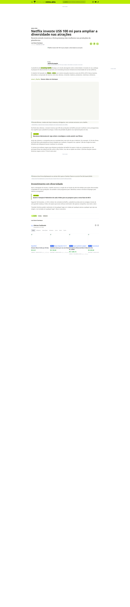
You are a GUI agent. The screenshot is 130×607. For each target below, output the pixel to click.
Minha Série (34, 28)
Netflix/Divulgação (52, 63)
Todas (33, 230)
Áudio (65, 230)
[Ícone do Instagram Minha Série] (93, 2)
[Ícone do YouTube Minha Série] (95, 2)
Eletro (60, 230)
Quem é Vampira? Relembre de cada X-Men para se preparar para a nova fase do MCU (62, 198)
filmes (49, 73)
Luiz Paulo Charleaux (37, 43)
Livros (56, 230)
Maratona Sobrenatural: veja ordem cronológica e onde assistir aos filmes (58, 136)
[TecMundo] (35, 2)
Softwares (38, 230)
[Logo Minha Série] (50, 2)
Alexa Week (44, 230)
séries (54, 73)
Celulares (51, 230)
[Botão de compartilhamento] (91, 43)
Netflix (49, 68)
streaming (44, 68)
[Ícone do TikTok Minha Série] (98, 2)
